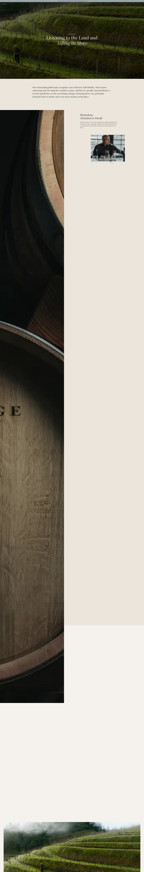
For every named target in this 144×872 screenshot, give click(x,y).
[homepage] (72, 4)
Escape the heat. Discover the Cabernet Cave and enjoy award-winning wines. (72, 1)
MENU (5, 4)
